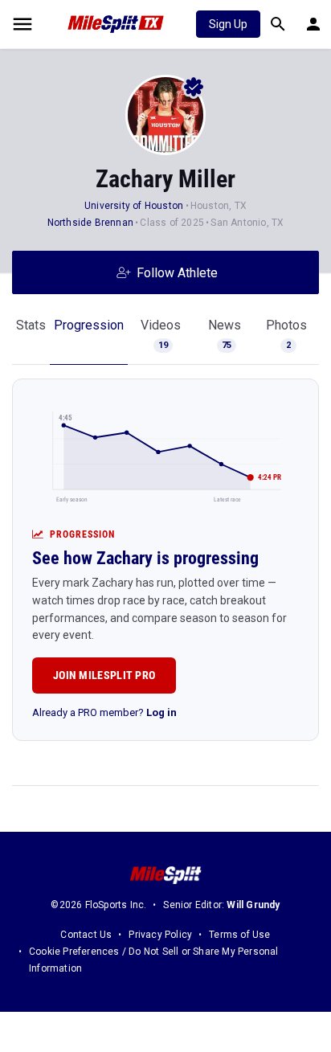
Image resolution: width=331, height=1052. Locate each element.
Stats (31, 325)
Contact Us (86, 934)
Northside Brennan (90, 222)
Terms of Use (239, 934)
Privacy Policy (160, 934)
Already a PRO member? (104, 712)
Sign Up (228, 24)
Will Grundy (253, 905)
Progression (89, 325)
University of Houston (133, 205)
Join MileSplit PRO (104, 675)
